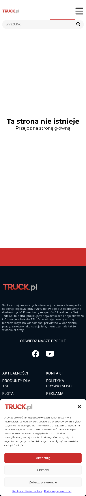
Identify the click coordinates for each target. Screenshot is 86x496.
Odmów (43, 470)
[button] (79, 407)
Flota (8, 393)
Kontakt (54, 373)
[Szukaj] (78, 24)
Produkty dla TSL (16, 383)
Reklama (55, 393)
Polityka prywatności (57, 491)
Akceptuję (43, 458)
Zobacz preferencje (43, 482)
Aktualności (15, 373)
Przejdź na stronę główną (43, 128)
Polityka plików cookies (27, 491)
